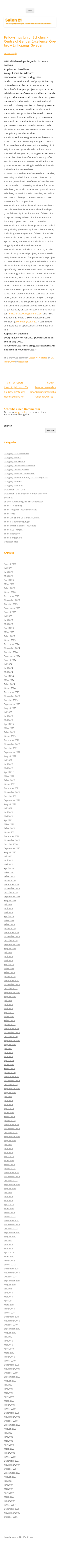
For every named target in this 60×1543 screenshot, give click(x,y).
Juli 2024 (8, 664)
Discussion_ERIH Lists (14, 489)
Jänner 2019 (10, 928)
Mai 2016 (8, 1056)
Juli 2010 (8, 1336)
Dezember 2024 (11, 644)
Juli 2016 (8, 1048)
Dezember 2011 (11, 1268)
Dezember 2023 (11, 692)
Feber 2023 (9, 732)
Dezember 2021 (11, 788)
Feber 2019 (9, 924)
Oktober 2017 (11, 988)
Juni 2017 (8, 1004)
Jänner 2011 (10, 1312)
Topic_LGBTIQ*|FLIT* (15, 529)
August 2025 (10, 612)
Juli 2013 (8, 1192)
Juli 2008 (8, 1432)
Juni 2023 (8, 716)
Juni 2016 (8, 1052)
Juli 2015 (8, 1096)
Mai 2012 (8, 1248)
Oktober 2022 (11, 748)
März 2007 (9, 1496)
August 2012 (10, 1236)
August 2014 (10, 1140)
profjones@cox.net (25, 321)
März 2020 (9, 872)
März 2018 (9, 968)
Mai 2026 (8, 575)
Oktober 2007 (11, 1468)
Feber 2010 (9, 1356)
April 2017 (9, 1012)
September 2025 (12, 608)
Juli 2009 (8, 1384)
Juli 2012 (8, 1240)
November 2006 (12, 1512)
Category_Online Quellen (16, 469)
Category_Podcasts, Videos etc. (19, 473)
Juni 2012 (8, 1244)
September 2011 (12, 1280)
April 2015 (9, 1108)
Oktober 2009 (11, 1372)
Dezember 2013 (11, 1172)
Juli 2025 (8, 616)
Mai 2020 (8, 864)
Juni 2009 (8, 1388)
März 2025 (9, 632)
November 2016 (12, 1032)
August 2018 (10, 948)
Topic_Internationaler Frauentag (20, 525)
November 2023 (12, 696)
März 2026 (9, 584)
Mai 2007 (8, 1488)
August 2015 (10, 1092)
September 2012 (12, 1232)
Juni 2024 (8, 668)
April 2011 (9, 1300)
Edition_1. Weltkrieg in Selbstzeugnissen (23, 501)
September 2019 (12, 896)
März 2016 (9, 1064)
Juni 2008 (8, 1436)
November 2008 (12, 1416)
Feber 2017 (9, 1020)
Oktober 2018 (11, 940)
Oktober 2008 (11, 1420)
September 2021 (12, 800)
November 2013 (12, 1176)
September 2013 (12, 1184)
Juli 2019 (8, 904)
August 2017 (10, 996)
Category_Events (12, 457)
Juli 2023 (8, 712)
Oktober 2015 (11, 1084)
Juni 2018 (8, 956)
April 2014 (9, 1156)
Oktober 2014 (11, 1132)
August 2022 (10, 756)
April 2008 (9, 1444)
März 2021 (9, 824)
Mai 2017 (8, 1008)
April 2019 (9, 916)
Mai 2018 (8, 960)
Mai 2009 (8, 1392)
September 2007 (12, 1472)
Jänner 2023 (10, 736)
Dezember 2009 (11, 1364)
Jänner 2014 (10, 1168)
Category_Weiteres (37, 357)
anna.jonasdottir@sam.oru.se (25, 313)
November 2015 (12, 1080)
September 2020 (12, 848)
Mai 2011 (8, 1296)
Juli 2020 (8, 856)
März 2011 (9, 1304)
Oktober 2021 (11, 796)
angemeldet (22, 412)
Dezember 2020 (11, 836)
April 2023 (9, 724)
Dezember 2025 (11, 596)
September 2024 (12, 656)
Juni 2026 (8, 571)
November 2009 (12, 1368)
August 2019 (10, 900)
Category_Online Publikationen (19, 465)
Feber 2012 (9, 1260)
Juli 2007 (8, 1480)
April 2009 (9, 1396)
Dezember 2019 (11, 884)
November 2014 (12, 1128)
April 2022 (9, 772)
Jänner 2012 (10, 1264)
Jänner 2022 (10, 784)
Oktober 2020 (11, 844)
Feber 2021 (9, 828)
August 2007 (10, 1476)
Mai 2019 (8, 912)
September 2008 (12, 1424)
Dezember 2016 (11, 1028)
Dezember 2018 (11, 932)
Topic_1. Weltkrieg (13, 505)
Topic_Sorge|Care (13, 537)
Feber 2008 (9, 1452)
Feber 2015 (9, 1116)
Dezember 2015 (11, 1076)
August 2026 (10, 563)
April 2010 (9, 1348)
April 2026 (9, 580)
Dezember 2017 (11, 980)
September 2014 (12, 1136)
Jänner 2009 (10, 1408)
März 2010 (9, 1352)
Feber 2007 (9, 1500)
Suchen (8, 425)
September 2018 (12, 944)
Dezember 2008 (11, 1412)
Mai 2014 (8, 1152)
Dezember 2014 (11, 1124)
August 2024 (10, 660)
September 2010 (12, 1328)
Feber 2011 (9, 1308)
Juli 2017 (8, 1000)
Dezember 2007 (11, 1460)
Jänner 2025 (10, 640)
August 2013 (10, 1188)
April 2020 (9, 868)
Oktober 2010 (11, 1324)
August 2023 (10, 708)
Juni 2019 (8, 908)
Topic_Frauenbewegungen (17, 521)
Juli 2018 (8, 952)
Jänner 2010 (10, 1360)
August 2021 (10, 804)
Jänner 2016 (10, 1072)
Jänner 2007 (10, 1504)
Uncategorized (11, 541)
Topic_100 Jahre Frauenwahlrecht (20, 509)
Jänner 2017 (10, 1024)
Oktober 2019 (11, 892)
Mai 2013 (8, 1200)
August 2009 (10, 1380)
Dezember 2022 (11, 740)
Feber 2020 (9, 876)
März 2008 (9, 1448)
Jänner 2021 (10, 832)
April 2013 (9, 1204)
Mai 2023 (8, 720)
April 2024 (9, 676)
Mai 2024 (8, 672)
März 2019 (9, 920)
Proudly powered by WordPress (18, 1536)
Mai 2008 (8, 1440)
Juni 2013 (8, 1196)
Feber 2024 (9, 684)
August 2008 (10, 1428)
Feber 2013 (9, 1212)
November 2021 (12, 792)
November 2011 (12, 1272)
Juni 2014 (8, 1148)
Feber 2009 (9, 1404)
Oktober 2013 (11, 1180)
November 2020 (12, 840)
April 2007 (9, 1492)
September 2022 (12, 752)
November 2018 (12, 936)
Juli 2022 (8, 760)
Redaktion (23, 361)
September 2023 (12, 704)
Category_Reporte (13, 481)
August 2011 (10, 1284)
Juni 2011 (8, 1292)
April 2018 (9, 964)
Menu (30, 10)
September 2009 (12, 1376)
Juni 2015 (8, 1100)
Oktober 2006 (11, 1516)
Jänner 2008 (10, 1456)
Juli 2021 (8, 808)
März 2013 (9, 1208)
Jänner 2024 (10, 688)
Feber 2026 (9, 588)
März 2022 (9, 776)
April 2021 (9, 820)
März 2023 (9, 728)
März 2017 (9, 1016)
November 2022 (12, 744)
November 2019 (12, 888)
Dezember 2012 (11, 1220)
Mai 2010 (8, 1344)
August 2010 (10, 1332)
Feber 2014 (9, 1164)
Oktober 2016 (11, 1036)
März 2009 (9, 1400)
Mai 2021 (8, 816)
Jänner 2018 (10, 976)
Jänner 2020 (10, 880)
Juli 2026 (8, 567)
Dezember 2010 (11, 1316)
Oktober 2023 (11, 700)
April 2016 (9, 1060)
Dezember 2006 (11, 1508)
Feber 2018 (9, 972)
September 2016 (12, 1040)
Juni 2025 (8, 620)
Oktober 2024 (11, 652)
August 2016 (10, 1044)
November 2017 (12, 984)
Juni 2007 (8, 1484)
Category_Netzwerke (14, 461)
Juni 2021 (8, 812)
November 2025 (12, 600)
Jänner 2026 (10, 592)
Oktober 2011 (11, 1276)
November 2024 (12, 648)
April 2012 (9, 1252)
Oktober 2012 (11, 1228)
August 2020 (10, 852)
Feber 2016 (9, 1068)
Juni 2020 (8, 860)
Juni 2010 (8, 1340)
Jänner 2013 (10, 1216)
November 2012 (12, 1224)
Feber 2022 (9, 780)
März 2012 (9, 1256)
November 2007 (12, 1464)
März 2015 (9, 1112)
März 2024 (9, 680)
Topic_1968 (9, 513)
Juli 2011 (8, 1288)
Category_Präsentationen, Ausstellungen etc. (26, 477)
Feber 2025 (9, 636)
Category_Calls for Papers (16, 453)
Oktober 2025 (11, 604)
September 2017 (12, 992)
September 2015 (12, 1088)
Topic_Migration (12, 533)
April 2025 (9, 628)
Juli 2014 (8, 1144)
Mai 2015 (8, 1104)
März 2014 (9, 1160)
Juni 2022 (8, 764)
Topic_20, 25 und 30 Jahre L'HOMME (22, 517)
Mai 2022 (8, 768)
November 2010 (12, 1320)
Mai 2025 (8, 624)
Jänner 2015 (10, 1120)
